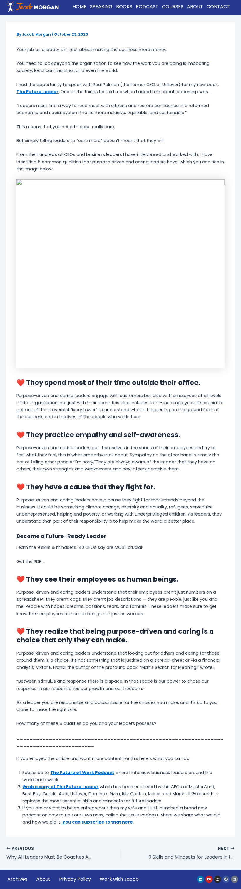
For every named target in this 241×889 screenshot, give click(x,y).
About (195, 6)
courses (172, 6)
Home (79, 6)
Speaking (101, 6)
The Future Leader (37, 92)
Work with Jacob (119, 879)
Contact (218, 6)
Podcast (147, 6)
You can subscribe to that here (97, 822)
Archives (17, 879)
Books (124, 6)
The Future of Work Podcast (82, 773)
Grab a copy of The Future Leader (60, 787)
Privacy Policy (75, 879)
